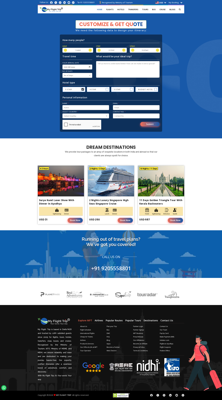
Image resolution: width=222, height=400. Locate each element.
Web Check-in (112, 351)
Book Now (75, 220)
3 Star (117, 89)
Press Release (138, 337)
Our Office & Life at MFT (88, 347)
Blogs (172, 9)
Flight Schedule (85, 330)
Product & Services (87, 344)
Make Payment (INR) (167, 337)
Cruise (162, 9)
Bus (154, 9)
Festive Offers (165, 351)
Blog (108, 340)
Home (99, 9)
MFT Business (138, 333)
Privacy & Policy (139, 347)
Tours (145, 9)
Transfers (133, 9)
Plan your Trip (112, 326)
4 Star (93, 89)
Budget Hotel (145, 89)
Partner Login (138, 326)
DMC (108, 333)
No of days (67, 71)
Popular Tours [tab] (133, 320)
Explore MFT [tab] (85, 320)
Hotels (120, 9)
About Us (83, 326)
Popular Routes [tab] (114, 320)
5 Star (68, 89)
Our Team (163, 330)
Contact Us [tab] (166, 320)
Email (116, 103)
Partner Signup (138, 330)
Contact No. (119, 112)
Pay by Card (164, 333)
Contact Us (164, 326)
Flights (109, 9)
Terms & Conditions (140, 351)
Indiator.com (164, 340)
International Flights (87, 333)
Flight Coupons (165, 347)
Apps (108, 344)
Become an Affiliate (140, 344)
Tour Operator (85, 351)
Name (65, 103)
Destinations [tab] (151, 320)
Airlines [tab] (99, 320)
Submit (150, 124)
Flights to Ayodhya (166, 344)
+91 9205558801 (87, 2)
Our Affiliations (138, 340)
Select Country (70, 112)
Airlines (83, 340)
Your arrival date (70, 63)
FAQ (108, 337)
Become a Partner (113, 347)
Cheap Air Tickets (86, 337)
